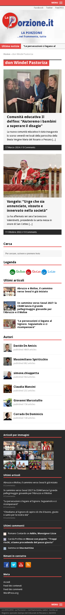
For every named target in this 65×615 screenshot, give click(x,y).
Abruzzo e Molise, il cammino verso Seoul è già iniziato (30, 482)
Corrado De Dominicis (28, 414)
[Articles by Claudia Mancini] (7, 390)
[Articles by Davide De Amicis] (7, 349)
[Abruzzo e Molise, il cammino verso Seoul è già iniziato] (9, 294)
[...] (54, 139)
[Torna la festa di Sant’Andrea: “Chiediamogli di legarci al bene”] (47, 458)
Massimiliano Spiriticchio (31, 359)
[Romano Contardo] (4, 533)
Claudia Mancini (25, 386)
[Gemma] (4, 548)
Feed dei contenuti (12, 585)
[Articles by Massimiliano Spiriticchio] (7, 363)
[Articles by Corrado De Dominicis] (7, 418)
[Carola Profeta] (4, 539)
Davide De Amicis (25, 345)
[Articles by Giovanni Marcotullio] (7, 404)
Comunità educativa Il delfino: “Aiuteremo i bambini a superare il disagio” (31, 121)
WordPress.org (11, 593)
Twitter (49, 8)
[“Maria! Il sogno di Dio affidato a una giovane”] (47, 467)
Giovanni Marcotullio (28, 400)
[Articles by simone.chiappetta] (7, 377)
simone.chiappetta (26, 373)
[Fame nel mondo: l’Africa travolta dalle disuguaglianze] (9, 467)
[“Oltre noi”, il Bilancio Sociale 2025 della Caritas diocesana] (35, 467)
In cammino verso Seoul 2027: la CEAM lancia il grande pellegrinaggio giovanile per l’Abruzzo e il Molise (30, 492)
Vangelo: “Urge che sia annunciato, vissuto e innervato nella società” (27, 206)
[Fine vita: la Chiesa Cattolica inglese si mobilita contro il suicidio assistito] (22, 458)
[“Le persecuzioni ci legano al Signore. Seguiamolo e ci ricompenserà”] (9, 326)
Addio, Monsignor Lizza (43, 533)
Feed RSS (59, 8)
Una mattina (26, 548)
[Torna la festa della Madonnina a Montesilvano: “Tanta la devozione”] (35, 458)
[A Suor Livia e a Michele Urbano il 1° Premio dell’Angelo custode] (22, 467)
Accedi (6, 582)
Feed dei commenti (12, 589)
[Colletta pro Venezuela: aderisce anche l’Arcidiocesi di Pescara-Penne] (9, 458)
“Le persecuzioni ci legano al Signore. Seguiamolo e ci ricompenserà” (34, 324)
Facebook (38, 8)
